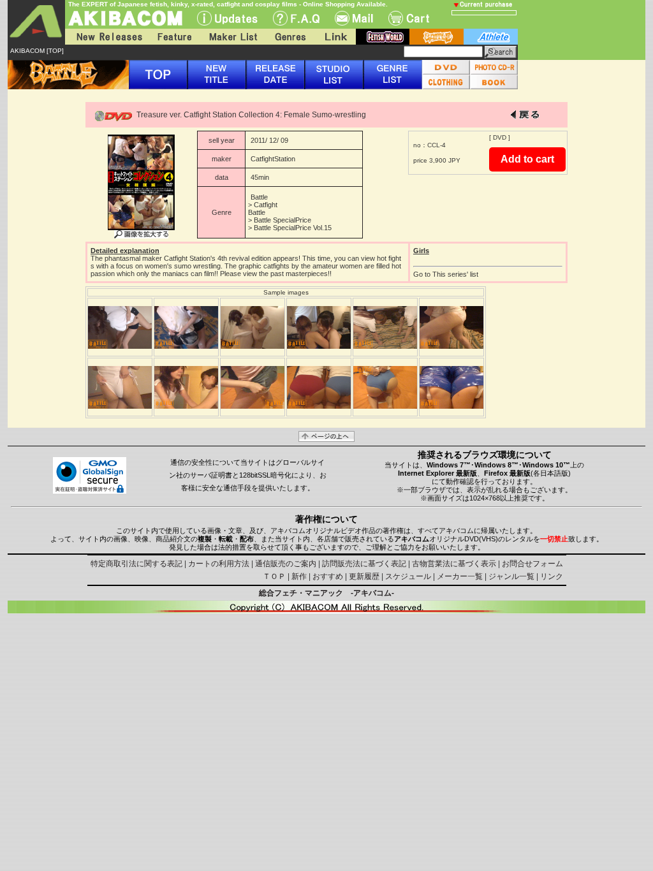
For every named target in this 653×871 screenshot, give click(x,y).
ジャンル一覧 (511, 576)
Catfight (265, 205)
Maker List (232, 37)
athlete (491, 37)
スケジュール (408, 576)
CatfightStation (273, 159)
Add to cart (527, 159)
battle (436, 37)
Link (335, 37)
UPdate (227, 18)
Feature (174, 37)
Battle (259, 197)
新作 (299, 576)
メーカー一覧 (460, 576)
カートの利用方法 (218, 563)
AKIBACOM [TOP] (37, 50)
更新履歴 (364, 576)
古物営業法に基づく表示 (454, 563)
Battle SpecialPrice (282, 220)
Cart (409, 18)
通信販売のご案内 (285, 563)
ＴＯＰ (274, 576)
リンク (551, 576)
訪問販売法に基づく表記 (364, 563)
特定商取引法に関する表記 (136, 563)
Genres (289, 37)
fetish (382, 37)
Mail (354, 18)
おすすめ (327, 576)
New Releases (106, 37)
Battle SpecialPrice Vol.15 (293, 227)
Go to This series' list (445, 274)
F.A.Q (296, 18)
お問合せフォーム (532, 563)
